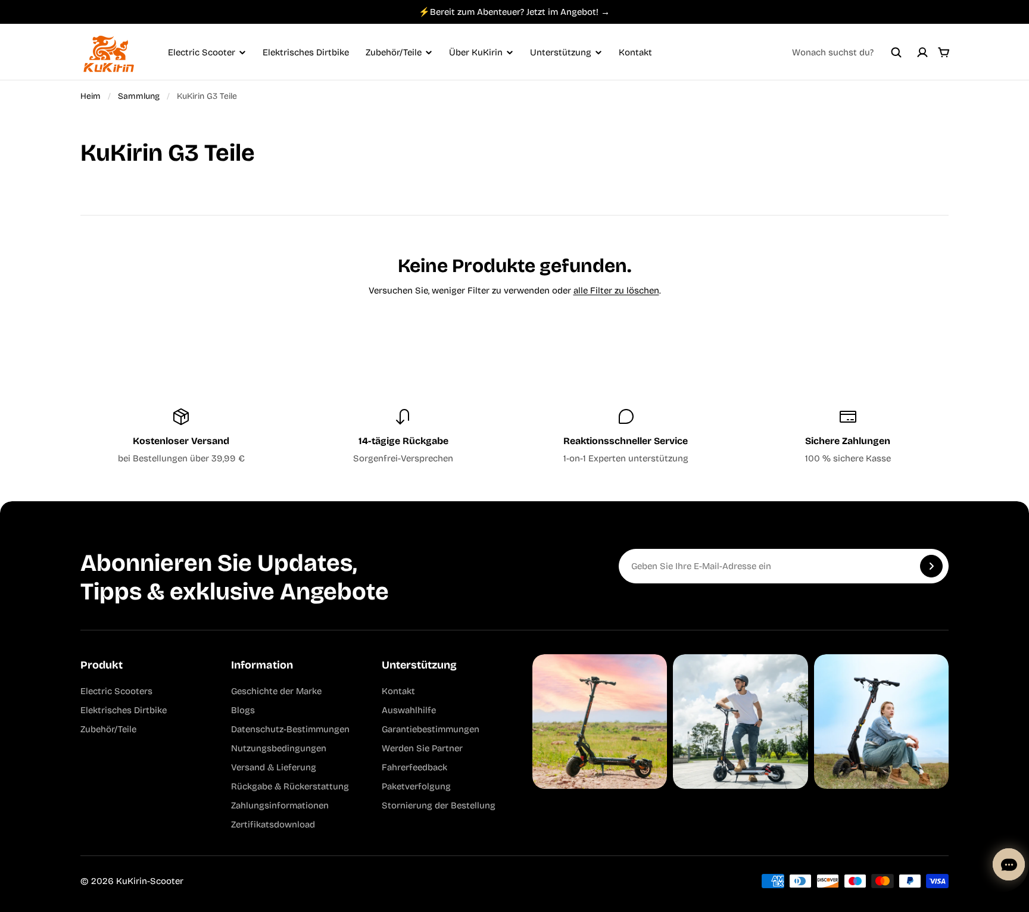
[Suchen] (896, 52)
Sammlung (139, 96)
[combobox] (847, 52)
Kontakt (635, 52)
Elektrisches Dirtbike (306, 52)
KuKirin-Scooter (149, 881)
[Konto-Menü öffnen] (922, 52)
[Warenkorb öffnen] (944, 52)
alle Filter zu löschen (616, 290)
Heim (90, 96)
